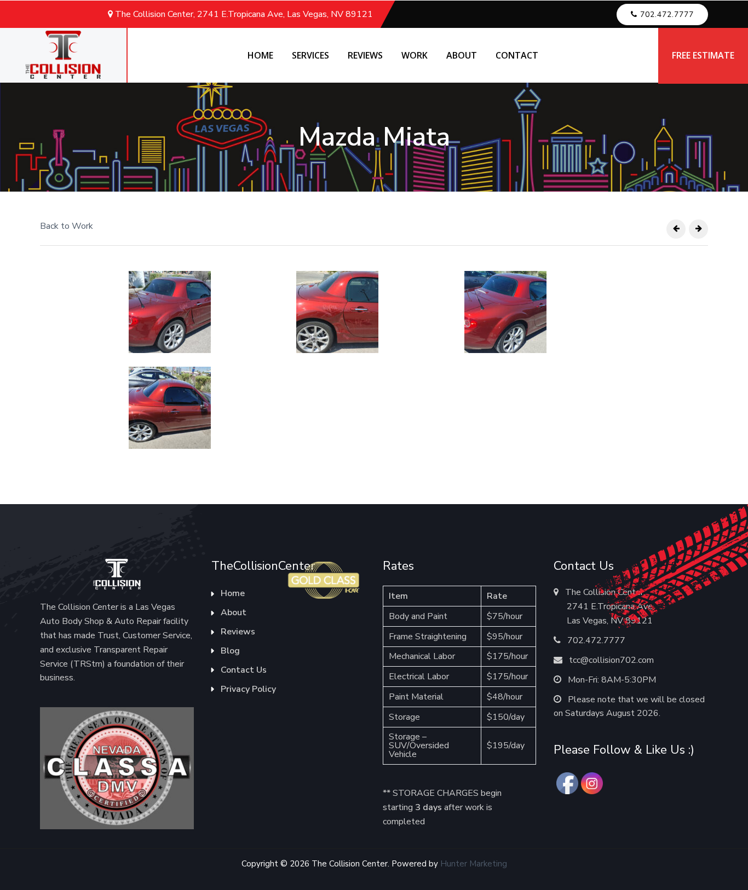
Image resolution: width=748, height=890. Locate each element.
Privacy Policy (248, 689)
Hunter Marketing (473, 863)
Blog (230, 651)
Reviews (238, 632)
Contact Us (244, 670)
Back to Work (66, 226)
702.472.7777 (595, 640)
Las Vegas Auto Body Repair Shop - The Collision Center (63, 55)
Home (233, 593)
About (233, 612)
